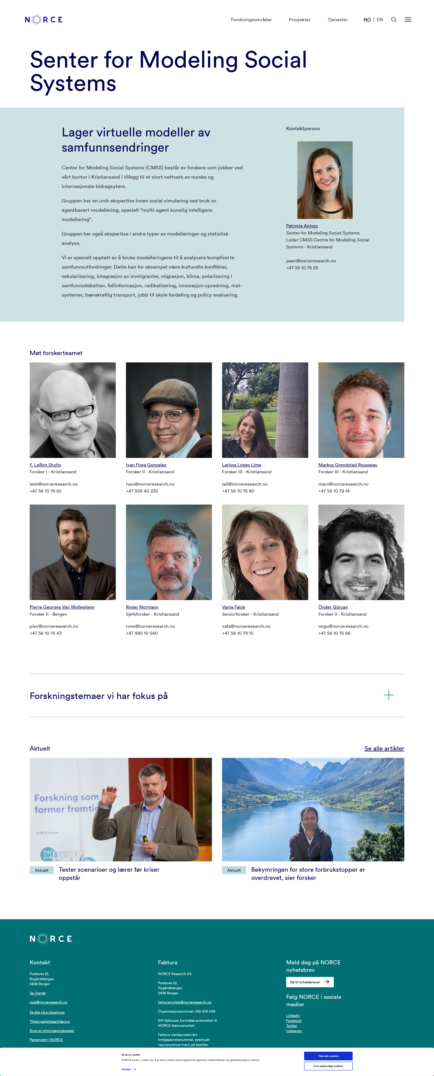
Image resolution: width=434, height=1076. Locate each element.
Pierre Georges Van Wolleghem (62, 607)
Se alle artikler (384, 748)
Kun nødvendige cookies (328, 1066)
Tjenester (338, 19)
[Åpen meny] (408, 19)
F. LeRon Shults (45, 465)
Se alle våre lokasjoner (47, 1012)
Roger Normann (142, 607)
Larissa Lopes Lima (241, 465)
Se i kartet (38, 993)
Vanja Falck (233, 607)
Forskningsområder (251, 19)
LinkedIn (293, 1015)
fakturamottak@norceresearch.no (184, 1002)
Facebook (294, 1020)
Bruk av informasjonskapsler (52, 1030)
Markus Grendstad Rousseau (347, 465)
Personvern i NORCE (46, 1039)
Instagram (294, 1030)
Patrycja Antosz (302, 226)
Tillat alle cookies (328, 1056)
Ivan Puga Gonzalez (146, 465)
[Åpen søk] (393, 19)
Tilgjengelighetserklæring (50, 1021)
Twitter (291, 1025)
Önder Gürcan (333, 607)
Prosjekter (300, 19)
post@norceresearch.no (48, 1002)
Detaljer (126, 1069)
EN (380, 19)
